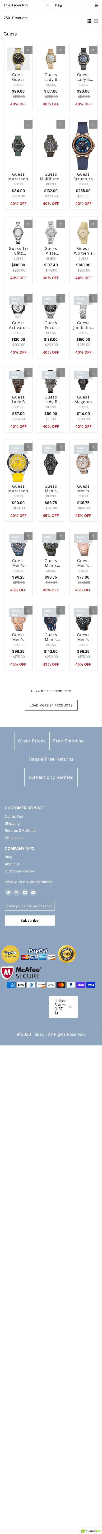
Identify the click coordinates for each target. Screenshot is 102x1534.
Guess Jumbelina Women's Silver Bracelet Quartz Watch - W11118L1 (83, 325)
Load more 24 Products (51, 705)
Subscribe (30, 920)
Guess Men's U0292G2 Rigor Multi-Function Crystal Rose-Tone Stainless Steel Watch (18, 637)
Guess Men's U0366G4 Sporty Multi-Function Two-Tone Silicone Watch (51, 637)
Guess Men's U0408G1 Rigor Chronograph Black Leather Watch (83, 637)
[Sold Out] (93, 298)
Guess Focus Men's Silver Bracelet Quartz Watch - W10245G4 (50, 325)
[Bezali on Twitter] (8, 892)
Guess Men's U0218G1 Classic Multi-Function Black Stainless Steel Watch (51, 563)
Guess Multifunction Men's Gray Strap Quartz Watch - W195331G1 (51, 176)
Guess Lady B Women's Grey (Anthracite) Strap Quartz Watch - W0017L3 (83, 77)
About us (12, 864)
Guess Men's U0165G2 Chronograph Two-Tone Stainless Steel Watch (83, 488)
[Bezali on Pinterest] (16, 892)
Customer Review (20, 871)
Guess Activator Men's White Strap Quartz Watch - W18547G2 (18, 325)
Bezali (40, 1034)
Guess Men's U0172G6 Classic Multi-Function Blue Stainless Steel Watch (18, 563)
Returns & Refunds (21, 830)
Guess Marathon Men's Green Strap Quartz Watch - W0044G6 (18, 176)
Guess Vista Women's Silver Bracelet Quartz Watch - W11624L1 (51, 251)
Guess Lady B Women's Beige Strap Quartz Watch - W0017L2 (51, 77)
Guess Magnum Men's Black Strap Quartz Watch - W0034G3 (83, 399)
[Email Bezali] (33, 892)
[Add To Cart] (93, 50)
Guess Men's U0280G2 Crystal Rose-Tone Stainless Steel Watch (83, 563)
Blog (8, 857)
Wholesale (14, 837)
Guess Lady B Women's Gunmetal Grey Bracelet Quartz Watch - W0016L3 (51, 399)
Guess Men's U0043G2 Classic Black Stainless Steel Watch (51, 488)
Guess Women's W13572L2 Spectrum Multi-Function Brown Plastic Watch (83, 251)
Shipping (12, 823)
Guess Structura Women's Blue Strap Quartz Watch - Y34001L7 (83, 176)
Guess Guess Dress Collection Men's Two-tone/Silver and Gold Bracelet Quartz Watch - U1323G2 (18, 77)
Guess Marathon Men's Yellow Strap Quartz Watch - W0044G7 (18, 488)
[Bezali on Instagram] (24, 892)
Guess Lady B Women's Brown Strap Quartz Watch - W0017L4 (18, 399)
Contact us (14, 816)
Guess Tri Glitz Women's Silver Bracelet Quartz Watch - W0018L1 (18, 251)
